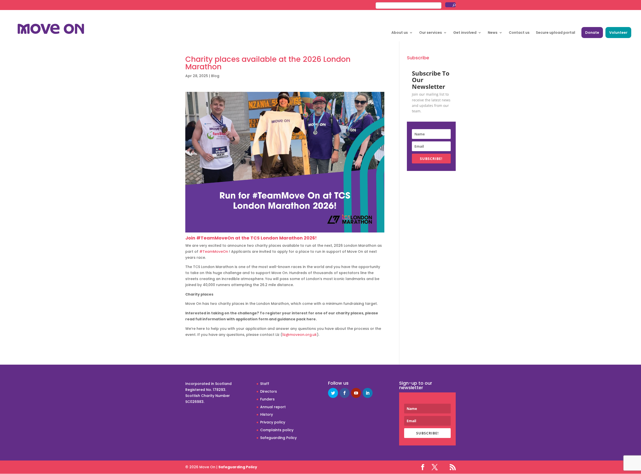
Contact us (519, 33)
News (493, 33)
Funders (267, 399)
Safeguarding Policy (278, 437)
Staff (264, 383)
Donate (592, 32)
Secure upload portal (555, 33)
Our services (430, 33)
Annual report (273, 406)
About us (399, 33)
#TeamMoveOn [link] (213, 251)
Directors (268, 391)
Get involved (464, 33)
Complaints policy (276, 429)
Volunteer (618, 32)
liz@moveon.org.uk (299, 334)
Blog (215, 75)
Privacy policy (272, 422)
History (266, 414)
